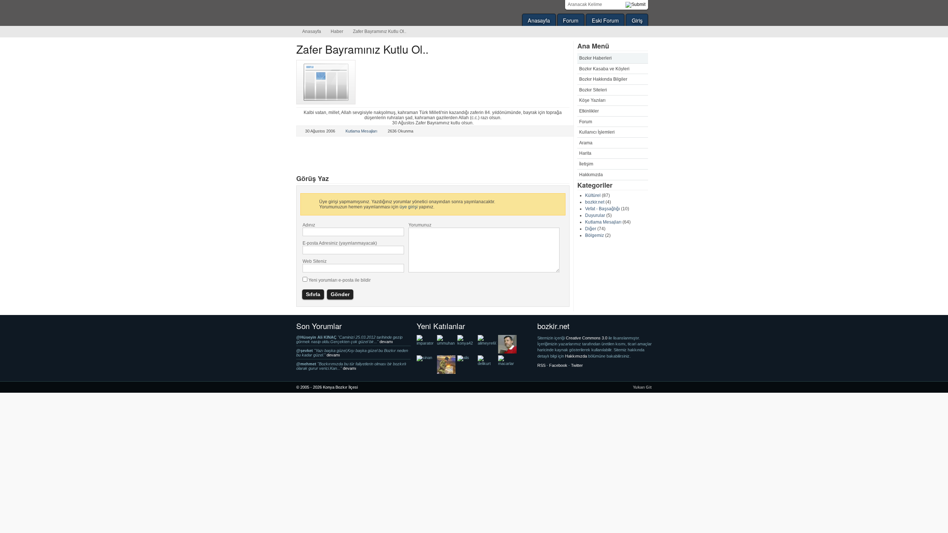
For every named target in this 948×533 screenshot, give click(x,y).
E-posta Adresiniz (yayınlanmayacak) (340, 243)
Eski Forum (605, 20)
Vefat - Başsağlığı (602, 208)
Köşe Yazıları (592, 100)
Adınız (309, 225)
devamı (386, 341)
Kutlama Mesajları (603, 222)
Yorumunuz (419, 225)
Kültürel (593, 195)
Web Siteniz (315, 261)
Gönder (340, 294)
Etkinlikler (589, 111)
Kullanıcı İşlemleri (597, 132)
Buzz (384, 156)
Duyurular (595, 215)
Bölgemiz (594, 235)
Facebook (359, 156)
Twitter (311, 156)
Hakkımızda (591, 174)
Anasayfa (539, 20)
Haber (337, 31)
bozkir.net (594, 202)
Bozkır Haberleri (595, 58)
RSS (541, 365)
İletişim (586, 164)
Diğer (590, 228)
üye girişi (409, 206)
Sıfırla (313, 294)
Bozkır (346, 13)
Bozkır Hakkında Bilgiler (603, 79)
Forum (570, 20)
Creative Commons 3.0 (587, 338)
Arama (585, 142)
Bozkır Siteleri (593, 90)
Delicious (335, 156)
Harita (585, 153)
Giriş (637, 20)
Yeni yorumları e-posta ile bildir (339, 280)
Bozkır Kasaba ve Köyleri (604, 68)
